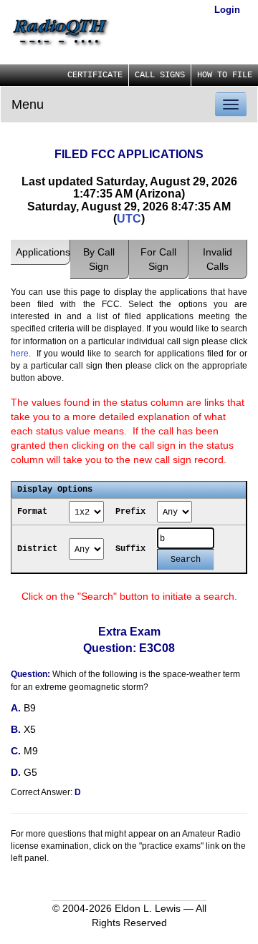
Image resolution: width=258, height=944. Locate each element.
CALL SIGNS (160, 75)
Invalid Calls (217, 259)
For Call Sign (158, 259)
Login (227, 9)
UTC (129, 219)
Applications (43, 252)
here (20, 354)
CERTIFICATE (95, 75)
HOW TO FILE (224, 75)
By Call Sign (99, 259)
